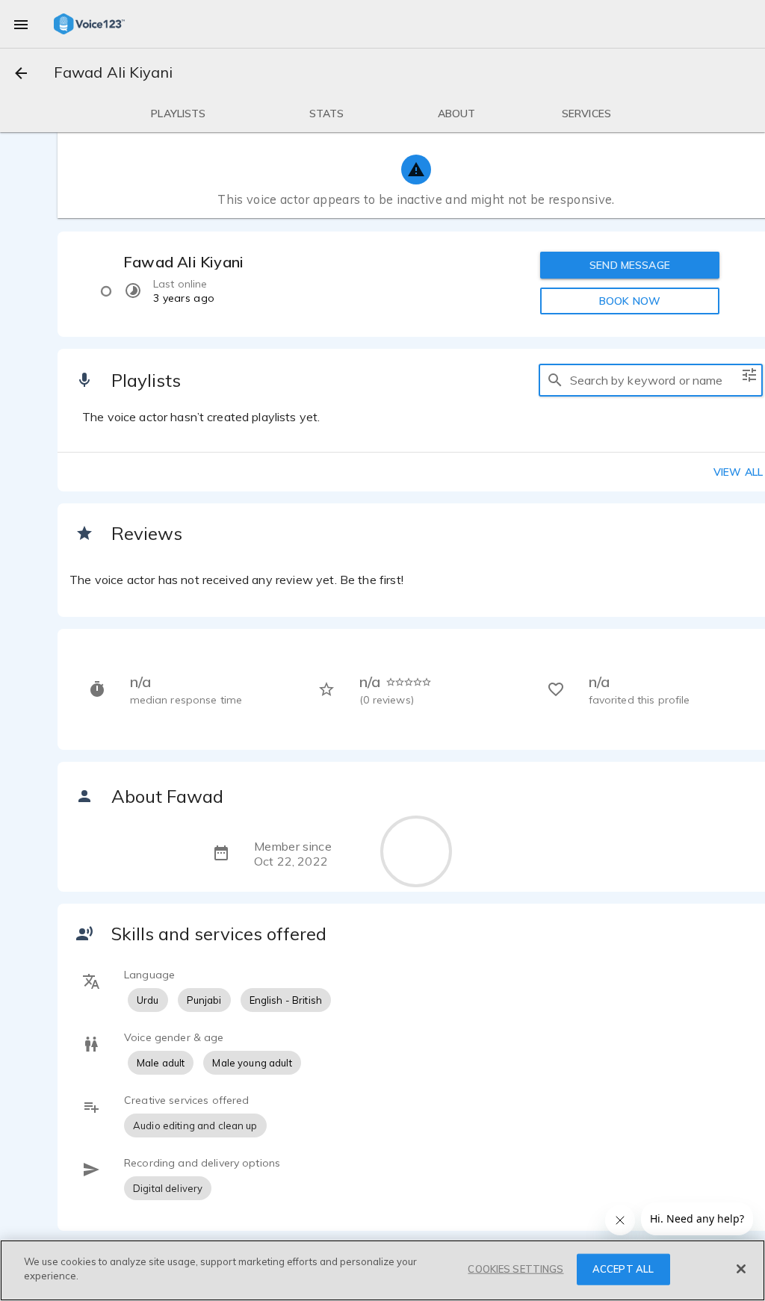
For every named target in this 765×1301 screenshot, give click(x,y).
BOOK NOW (629, 301)
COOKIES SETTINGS (515, 1269)
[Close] (741, 1268)
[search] (555, 380)
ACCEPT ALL (623, 1269)
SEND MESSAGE (629, 265)
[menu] (21, 24)
